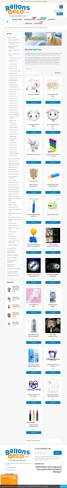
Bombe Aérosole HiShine (52, 305)
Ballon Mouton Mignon (34, 94)
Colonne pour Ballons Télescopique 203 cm (53, 395)
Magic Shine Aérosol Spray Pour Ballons (33, 335)
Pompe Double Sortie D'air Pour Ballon (53, 185)
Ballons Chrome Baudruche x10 (33, 185)
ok (58, 453)
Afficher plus (28, 68)
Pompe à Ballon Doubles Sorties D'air (33, 215)
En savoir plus (44, 486)
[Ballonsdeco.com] (17, 10)
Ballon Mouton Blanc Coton (53, 95)
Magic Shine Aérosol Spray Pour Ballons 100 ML (33, 366)
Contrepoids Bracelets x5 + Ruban (34, 395)
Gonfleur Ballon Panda (53, 214)
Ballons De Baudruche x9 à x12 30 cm (53, 155)
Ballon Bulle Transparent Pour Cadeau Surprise (53, 336)
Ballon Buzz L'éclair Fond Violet (15, 314)
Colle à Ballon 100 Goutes (34, 305)
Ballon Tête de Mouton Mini (53, 125)
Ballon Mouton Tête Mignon (33, 125)
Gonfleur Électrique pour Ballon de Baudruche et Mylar (33, 246)
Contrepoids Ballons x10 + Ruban (52, 365)
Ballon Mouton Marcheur (33, 154)
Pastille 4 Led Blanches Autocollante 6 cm (33, 275)
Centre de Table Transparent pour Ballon (52, 245)
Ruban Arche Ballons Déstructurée (53, 275)
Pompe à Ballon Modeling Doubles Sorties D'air (34, 426)
